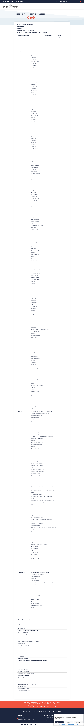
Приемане (59, 722)
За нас (23, 6)
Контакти (52, 6)
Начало (20, 6)
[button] (82, 714)
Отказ (68, 722)
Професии (28, 6)
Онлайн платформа (44, 6)
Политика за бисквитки (63, 724)
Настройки (78, 722)
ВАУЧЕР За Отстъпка (35, 6)
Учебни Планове (18, 11)
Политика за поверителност (73, 724)
